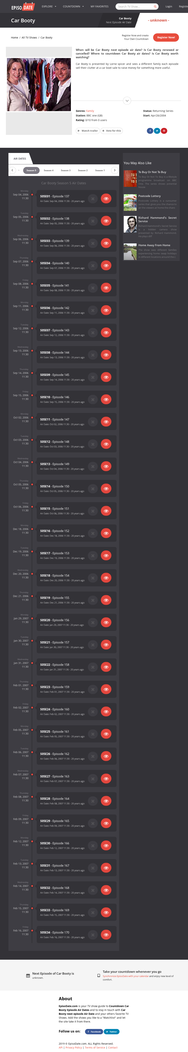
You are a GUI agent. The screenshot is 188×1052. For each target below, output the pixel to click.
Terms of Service (95, 1047)
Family (90, 111)
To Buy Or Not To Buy (152, 172)
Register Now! (166, 37)
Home (14, 37)
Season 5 (31, 170)
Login (169, 6)
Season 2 (83, 170)
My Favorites (100, 6)
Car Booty (46, 37)
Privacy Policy (74, 1047)
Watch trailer (89, 130)
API (61, 1047)
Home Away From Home (154, 245)
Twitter (113, 1031)
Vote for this (113, 130)
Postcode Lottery (149, 196)
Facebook (95, 1031)
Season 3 (65, 170)
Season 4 (48, 170)
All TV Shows (29, 37)
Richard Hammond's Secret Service (157, 219)
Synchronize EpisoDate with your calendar (126, 976)
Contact (113, 1047)
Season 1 (100, 170)
